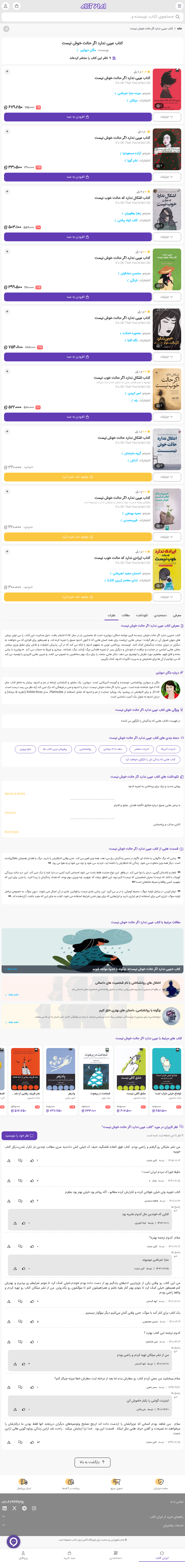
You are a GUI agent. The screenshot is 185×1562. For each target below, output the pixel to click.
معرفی (177, 615)
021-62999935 (13, 1502)
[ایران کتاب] (93, 6)
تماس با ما (177, 1502)
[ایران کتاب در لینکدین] (4, 1509)
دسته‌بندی (160, 615)
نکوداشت (142, 615)
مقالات (126, 615)
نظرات (111, 615)
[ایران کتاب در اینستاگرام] (34, 1509)
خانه (179, 28)
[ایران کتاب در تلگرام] (24, 1509)
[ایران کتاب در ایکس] (14, 1509)
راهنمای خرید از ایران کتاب (166, 1517)
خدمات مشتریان (173, 1525)
